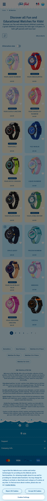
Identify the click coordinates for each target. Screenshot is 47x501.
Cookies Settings (23, 497)
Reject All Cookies (12, 491)
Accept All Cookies (34, 491)
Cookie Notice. (10, 485)
